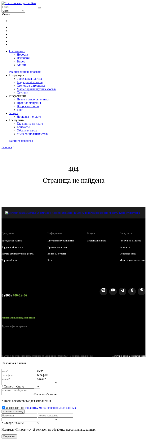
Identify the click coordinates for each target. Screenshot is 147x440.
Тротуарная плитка (29, 78)
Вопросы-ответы (28, 106)
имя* (40, 371)
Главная (7, 147)
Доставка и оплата (29, 116)
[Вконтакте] (103, 291)
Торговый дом (9, 260)
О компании (17, 51)
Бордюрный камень (29, 82)
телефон (42, 375)
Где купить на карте (30, 123)
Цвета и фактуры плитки (33, 99)
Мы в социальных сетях (32, 133)
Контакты (23, 127)
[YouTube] (113, 291)
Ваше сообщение (45, 394)
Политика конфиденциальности (128, 355)
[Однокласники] (132, 291)
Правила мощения (29, 102)
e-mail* (41, 379)
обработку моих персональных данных (50, 407)
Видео (21, 61)
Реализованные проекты (25, 71)
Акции (21, 64)
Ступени (22, 92)
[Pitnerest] (141, 291)
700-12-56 (14, 295)
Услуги (13, 113)
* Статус (7, 386)
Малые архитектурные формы (36, 89)
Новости (22, 54)
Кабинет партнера (21, 140)
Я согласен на (41, 407)
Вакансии (23, 58)
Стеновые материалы (31, 85)
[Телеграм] (122, 291)
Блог (20, 109)
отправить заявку (13, 411)
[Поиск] (39, 7)
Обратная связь (27, 130)
